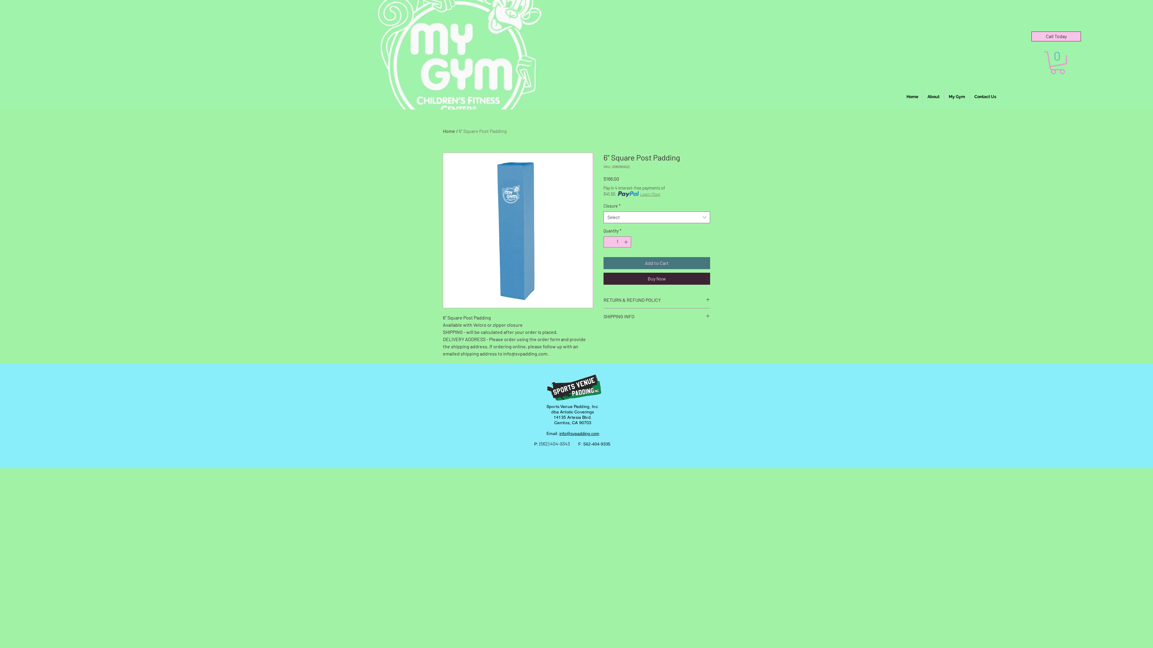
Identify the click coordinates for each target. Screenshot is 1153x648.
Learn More (650, 193)
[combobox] (657, 217)
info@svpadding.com (579, 433)
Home (449, 131)
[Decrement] (608, 242)
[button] (1057, 62)
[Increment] (626, 242)
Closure (612, 205)
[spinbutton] (617, 242)
